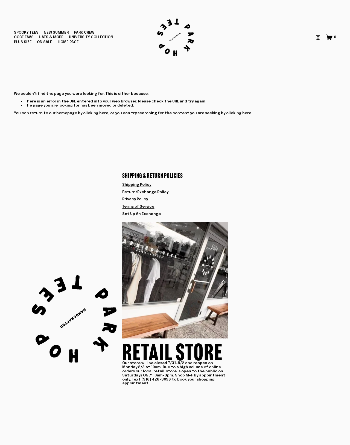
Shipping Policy (136, 185)
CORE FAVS (24, 37)
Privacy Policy (135, 199)
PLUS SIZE (23, 42)
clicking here (95, 113)
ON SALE (44, 42)
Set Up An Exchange (141, 214)
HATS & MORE (51, 37)
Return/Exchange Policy (145, 192)
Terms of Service (138, 206)
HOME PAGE (68, 42)
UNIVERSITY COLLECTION (91, 37)
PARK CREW (84, 32)
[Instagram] (318, 37)
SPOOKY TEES (26, 32)
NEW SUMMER (56, 32)
